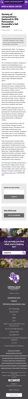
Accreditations (14, 335)
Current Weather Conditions (14, 346)
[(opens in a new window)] (9, 380)
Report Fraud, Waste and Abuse (8, 365)
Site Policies (24, 368)
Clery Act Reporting (22, 365)
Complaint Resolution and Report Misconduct (14, 358)
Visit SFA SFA (14, 374)
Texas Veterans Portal (20, 363)
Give (14, 321)
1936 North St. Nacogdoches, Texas (14, 304)
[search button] (23, 253)
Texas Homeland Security (8, 363)
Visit (14, 315)
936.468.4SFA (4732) (14, 298)
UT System (5, 360)
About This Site (14, 390)
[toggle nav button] (26, 2)
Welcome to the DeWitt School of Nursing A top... (14, 372)
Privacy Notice (16, 368)
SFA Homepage (14, 309)
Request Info (14, 312)
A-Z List (14, 343)
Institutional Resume (6, 368)
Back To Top (14, 395)
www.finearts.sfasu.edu (8, 173)
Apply (14, 318)
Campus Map (14, 332)
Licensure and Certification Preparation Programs (14, 339)
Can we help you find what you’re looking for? (14, 244)
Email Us (14, 301)
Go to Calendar (14, 215)
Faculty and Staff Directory (14, 329)
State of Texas (11, 360)
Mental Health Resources (6, 355)
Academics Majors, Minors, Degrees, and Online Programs (14, 376)
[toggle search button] (2, 2)
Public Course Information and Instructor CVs (14, 325)
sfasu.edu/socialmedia (14, 386)
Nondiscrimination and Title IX (14, 353)
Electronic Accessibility (14, 350)
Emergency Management (20, 355)
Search (14, 197)
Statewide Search (20, 360)
